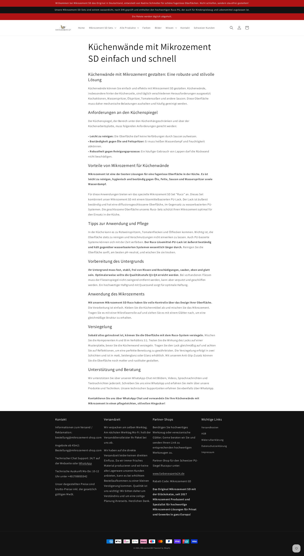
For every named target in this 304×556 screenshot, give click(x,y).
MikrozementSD (146, 548)
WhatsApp (85, 463)
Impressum (207, 452)
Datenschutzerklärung (214, 446)
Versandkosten (209, 427)
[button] (102, 27)
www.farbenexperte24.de (168, 473)
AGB (203, 433)
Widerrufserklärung (212, 439)
